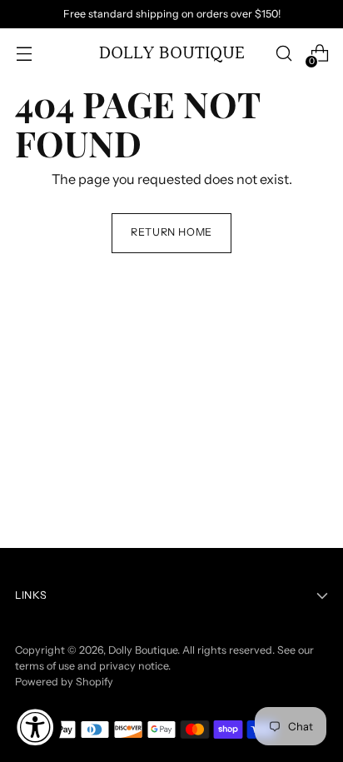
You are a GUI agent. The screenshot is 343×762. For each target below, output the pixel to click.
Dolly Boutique (142, 650)
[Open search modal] (283, 54)
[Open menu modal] (24, 54)
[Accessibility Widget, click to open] (35, 727)
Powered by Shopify (64, 681)
